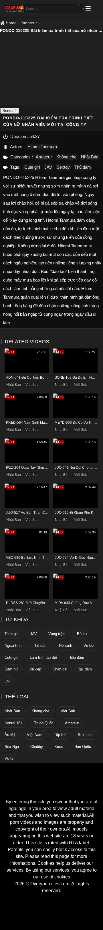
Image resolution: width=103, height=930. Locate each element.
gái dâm (85, 669)
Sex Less (86, 735)
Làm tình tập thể (43, 657)
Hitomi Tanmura (42, 146)
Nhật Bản (89, 156)
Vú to (9, 758)
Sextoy (63, 167)
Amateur (29, 23)
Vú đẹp (35, 669)
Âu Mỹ (10, 735)
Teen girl (12, 634)
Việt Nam (34, 735)
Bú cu (82, 634)
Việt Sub (32, 385)
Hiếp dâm (76, 657)
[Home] (51, 788)
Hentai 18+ (14, 723)
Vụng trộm (57, 634)
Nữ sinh (65, 645)
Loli (7, 681)
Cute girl (32, 167)
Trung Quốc (44, 723)
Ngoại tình (13, 645)
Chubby (36, 747)
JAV (48, 167)
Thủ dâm (82, 167)
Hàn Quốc (82, 747)
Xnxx (58, 747)
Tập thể (60, 735)
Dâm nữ (11, 669)
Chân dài (60, 669)
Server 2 (10, 111)
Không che (66, 156)
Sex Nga (12, 747)
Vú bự (89, 645)
